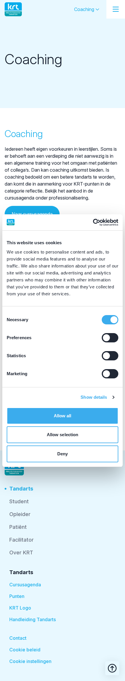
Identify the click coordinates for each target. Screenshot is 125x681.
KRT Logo (20, 608)
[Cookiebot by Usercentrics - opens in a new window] (92, 222)
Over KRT (21, 552)
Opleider (20, 514)
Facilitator (21, 540)
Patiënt (18, 527)
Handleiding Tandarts (32, 619)
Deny (62, 453)
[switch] (110, 337)
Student (19, 501)
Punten (16, 596)
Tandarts (21, 489)
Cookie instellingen (30, 661)
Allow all (63, 415)
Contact (17, 638)
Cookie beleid (24, 650)
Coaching (84, 9)
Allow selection (62, 434)
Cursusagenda (25, 584)
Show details (94, 397)
